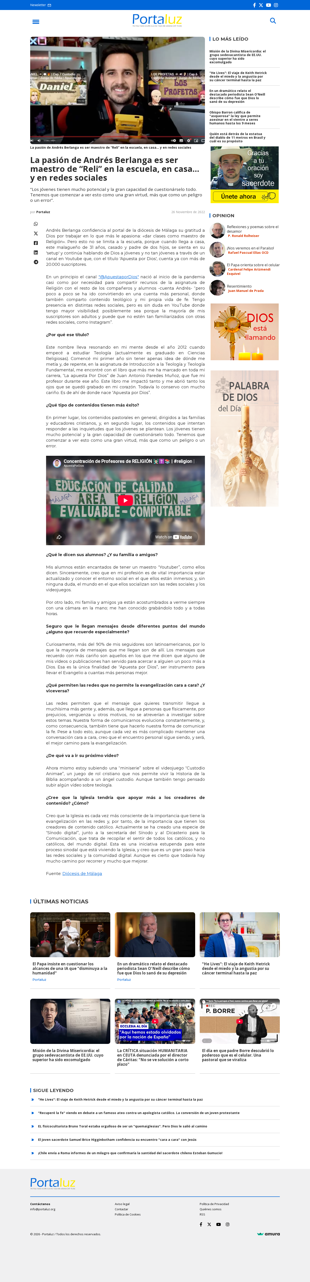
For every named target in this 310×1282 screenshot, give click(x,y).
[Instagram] (277, 5)
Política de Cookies (128, 1214)
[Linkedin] (36, 252)
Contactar (121, 1209)
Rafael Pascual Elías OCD (248, 252)
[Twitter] (262, 5)
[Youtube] (269, 5)
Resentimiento (239, 286)
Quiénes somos (210, 1209)
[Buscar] (273, 21)
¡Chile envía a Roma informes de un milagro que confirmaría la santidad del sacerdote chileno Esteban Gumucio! (130, 1153)
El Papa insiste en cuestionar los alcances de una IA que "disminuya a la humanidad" (69, 968)
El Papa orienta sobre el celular (253, 264)
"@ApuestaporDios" (118, 276)
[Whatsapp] (36, 224)
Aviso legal (122, 1204)
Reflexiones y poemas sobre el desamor (252, 229)
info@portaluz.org (42, 1209)
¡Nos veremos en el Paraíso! (250, 248)
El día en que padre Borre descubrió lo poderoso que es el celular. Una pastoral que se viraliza (238, 1055)
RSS (202, 1214)
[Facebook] (255, 5)
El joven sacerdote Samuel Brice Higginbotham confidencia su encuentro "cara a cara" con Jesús (117, 1139)
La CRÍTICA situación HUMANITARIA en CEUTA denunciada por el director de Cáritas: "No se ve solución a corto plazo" (153, 1057)
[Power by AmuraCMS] (268, 1234)
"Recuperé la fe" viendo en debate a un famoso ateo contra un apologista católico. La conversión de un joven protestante (139, 1113)
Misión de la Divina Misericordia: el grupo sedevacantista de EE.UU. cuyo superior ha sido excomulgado (237, 56)
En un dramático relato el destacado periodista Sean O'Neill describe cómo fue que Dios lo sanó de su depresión (237, 96)
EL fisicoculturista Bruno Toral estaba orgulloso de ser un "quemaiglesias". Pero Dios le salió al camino (122, 1126)
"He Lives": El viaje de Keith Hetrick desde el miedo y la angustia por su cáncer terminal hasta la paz (238, 76)
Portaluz (43, 212)
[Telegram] (36, 262)
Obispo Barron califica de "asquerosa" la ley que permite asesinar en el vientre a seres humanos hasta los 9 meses (235, 117)
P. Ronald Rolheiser (243, 236)
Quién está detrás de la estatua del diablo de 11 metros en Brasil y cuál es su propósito (237, 137)
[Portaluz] (157, 25)
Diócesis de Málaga (82, 873)
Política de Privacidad (214, 1204)
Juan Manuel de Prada (246, 290)
